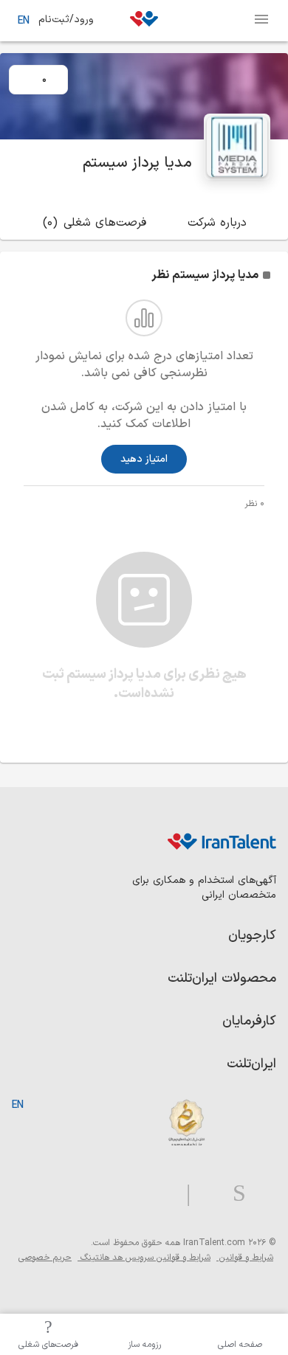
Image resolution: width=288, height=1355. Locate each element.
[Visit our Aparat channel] (159, 1194)
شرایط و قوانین (244, 1257)
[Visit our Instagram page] (233, 1194)
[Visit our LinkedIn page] (261, 1194)
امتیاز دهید (144, 459)
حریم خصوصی (45, 1257)
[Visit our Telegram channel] (182, 1194)
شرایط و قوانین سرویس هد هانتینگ (144, 1257)
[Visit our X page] (206, 1194)
